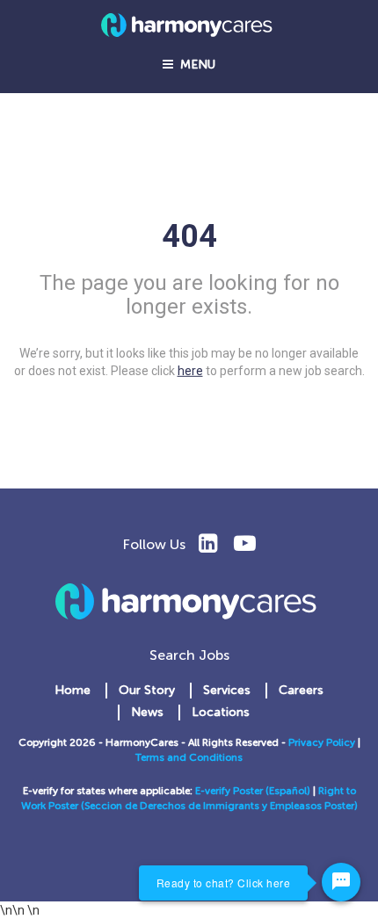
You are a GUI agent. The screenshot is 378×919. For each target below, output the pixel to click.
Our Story (147, 690)
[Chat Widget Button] (341, 882)
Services (227, 690)
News (147, 712)
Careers (301, 690)
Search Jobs (189, 655)
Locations (221, 712)
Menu (194, 64)
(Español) (287, 791)
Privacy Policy (321, 742)
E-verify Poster (230, 791)
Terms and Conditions (189, 757)
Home (73, 690)
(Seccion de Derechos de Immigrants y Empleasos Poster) (219, 806)
